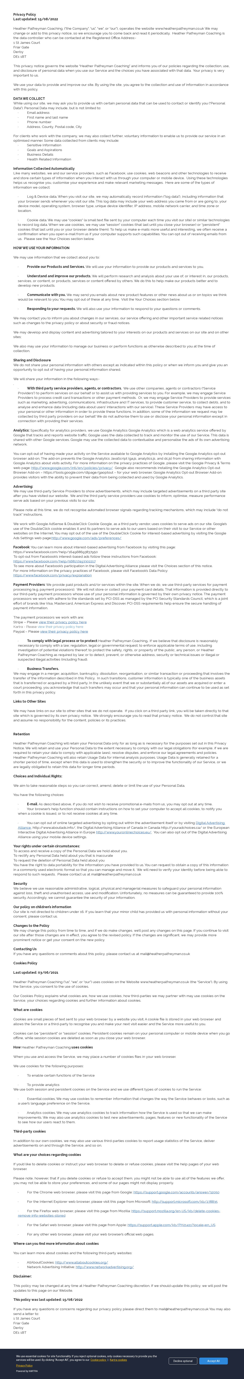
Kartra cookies (118, 1359)
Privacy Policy (24, 1365)
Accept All (213, 1361)
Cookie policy (99, 1359)
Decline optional (183, 1361)
